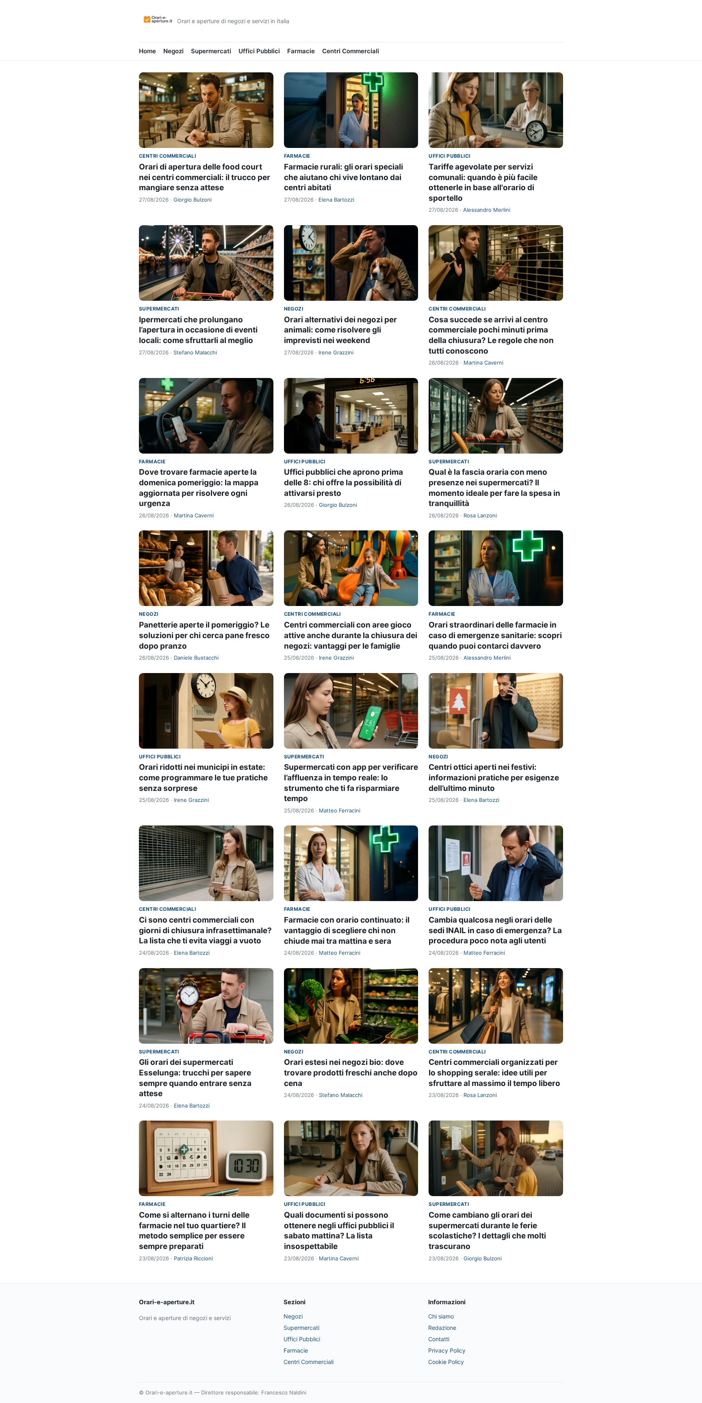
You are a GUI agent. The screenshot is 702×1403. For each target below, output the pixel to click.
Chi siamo (441, 1316)
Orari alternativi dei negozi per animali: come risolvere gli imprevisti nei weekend (340, 330)
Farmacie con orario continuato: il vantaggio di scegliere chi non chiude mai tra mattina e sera (347, 930)
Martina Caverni (483, 362)
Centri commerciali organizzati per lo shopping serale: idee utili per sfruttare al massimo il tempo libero (494, 1073)
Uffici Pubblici (259, 51)
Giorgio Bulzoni (192, 199)
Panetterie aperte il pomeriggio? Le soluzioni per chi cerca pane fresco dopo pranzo (204, 635)
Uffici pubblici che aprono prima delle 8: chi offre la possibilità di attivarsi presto (343, 482)
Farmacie (301, 51)
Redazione (442, 1327)
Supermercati (211, 51)
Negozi (173, 51)
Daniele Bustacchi (196, 657)
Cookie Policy (446, 1361)
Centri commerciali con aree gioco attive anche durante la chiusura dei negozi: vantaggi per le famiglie (350, 635)
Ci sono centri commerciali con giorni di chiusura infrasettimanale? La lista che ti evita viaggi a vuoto (205, 930)
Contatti (438, 1339)
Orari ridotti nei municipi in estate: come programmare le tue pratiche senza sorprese (203, 777)
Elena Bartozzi (336, 199)
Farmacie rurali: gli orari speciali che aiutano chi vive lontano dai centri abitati (343, 177)
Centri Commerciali (350, 51)
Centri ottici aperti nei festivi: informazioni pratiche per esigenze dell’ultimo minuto (494, 777)
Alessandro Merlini (486, 209)
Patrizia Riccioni (193, 1258)
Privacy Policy (447, 1350)
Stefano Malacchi (195, 352)
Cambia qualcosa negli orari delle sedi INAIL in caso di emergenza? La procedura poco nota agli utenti (495, 930)
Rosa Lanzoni (480, 515)
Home (147, 51)
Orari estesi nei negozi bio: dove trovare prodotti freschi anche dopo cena (351, 1073)
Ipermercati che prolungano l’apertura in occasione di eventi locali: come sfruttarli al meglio (198, 330)
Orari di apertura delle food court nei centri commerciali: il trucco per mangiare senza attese (204, 177)
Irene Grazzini (335, 352)
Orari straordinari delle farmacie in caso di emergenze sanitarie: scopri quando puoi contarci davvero (495, 635)
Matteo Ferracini (339, 810)
